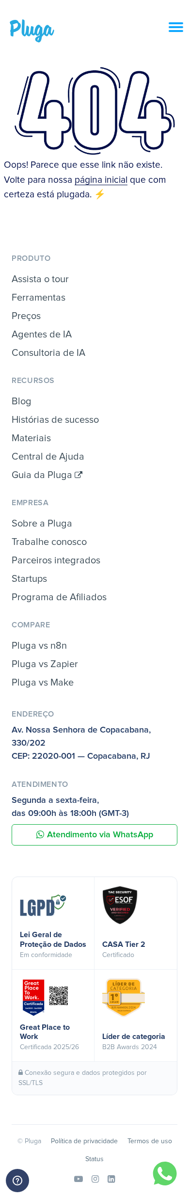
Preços (26, 316)
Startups (29, 579)
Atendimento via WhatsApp (100, 835)
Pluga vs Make (43, 682)
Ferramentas (38, 298)
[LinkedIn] (111, 1179)
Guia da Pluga (43, 475)
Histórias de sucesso (55, 420)
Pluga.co (32, 31)
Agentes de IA (42, 334)
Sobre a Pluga (42, 523)
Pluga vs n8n (39, 646)
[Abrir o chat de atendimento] (17, 1180)
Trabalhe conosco (49, 542)
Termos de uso (149, 1141)
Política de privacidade (84, 1141)
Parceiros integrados (56, 560)
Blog (22, 401)
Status (94, 1159)
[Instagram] (95, 1179)
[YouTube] (78, 1179)
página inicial (101, 180)
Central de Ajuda (48, 457)
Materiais (31, 438)
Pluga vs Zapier (45, 664)
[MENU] (179, 32)
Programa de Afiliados (59, 597)
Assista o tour (40, 279)
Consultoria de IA (48, 353)
